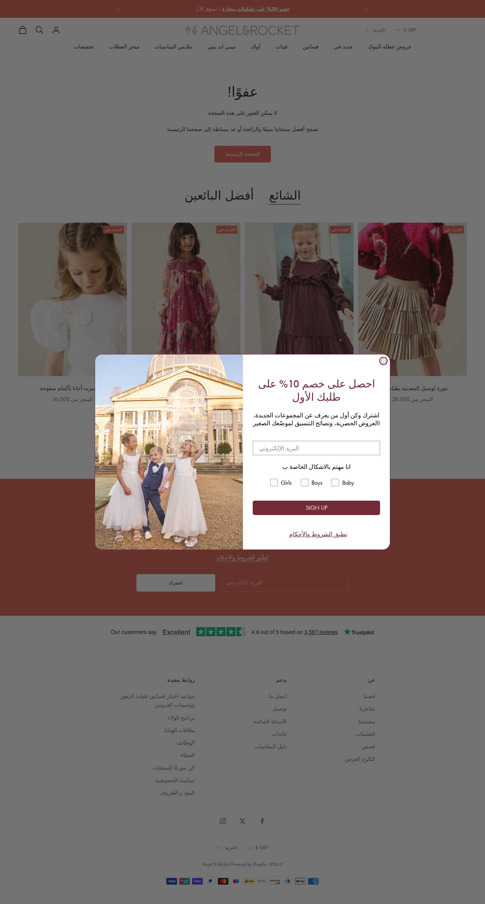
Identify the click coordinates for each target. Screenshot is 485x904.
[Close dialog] (383, 361)
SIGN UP (316, 508)
